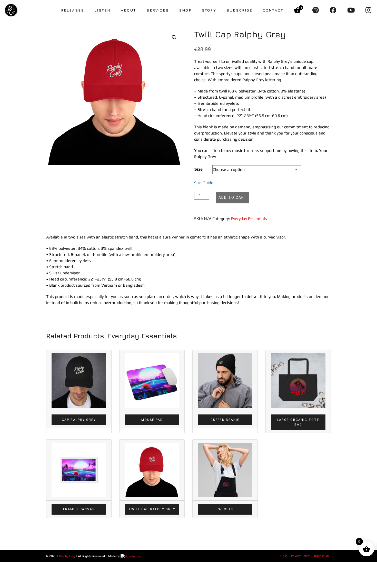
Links (283, 556)
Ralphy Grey (67, 556)
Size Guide (203, 182)
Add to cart (233, 197)
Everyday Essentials (249, 218)
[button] (174, 37)
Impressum (321, 556)
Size (198, 169)
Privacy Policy (300, 556)
